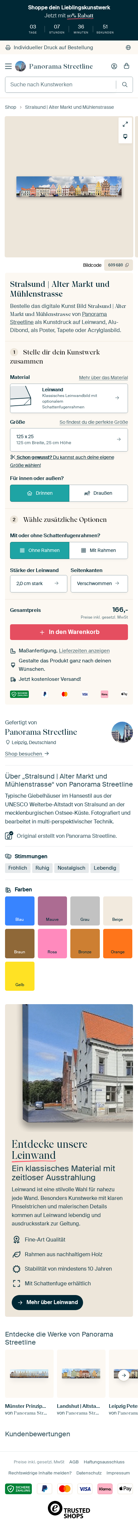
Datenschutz (88, 1473)
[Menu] (8, 66)
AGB (74, 1462)
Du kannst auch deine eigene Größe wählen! (62, 461)
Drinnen (44, 493)
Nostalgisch (71, 868)
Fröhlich (17, 868)
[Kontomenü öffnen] (114, 66)
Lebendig (105, 868)
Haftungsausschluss (104, 1462)
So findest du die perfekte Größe (94, 422)
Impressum (118, 1473)
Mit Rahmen (103, 550)
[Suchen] (124, 84)
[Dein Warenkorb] (126, 66)
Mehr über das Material (103, 378)
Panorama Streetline (61, 66)
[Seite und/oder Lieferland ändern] (128, 47)
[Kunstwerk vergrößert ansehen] (125, 124)
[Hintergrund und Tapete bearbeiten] (125, 136)
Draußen (102, 493)
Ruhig (42, 868)
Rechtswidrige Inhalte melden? (39, 1473)
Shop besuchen (24, 754)
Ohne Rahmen (44, 550)
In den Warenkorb (74, 632)
